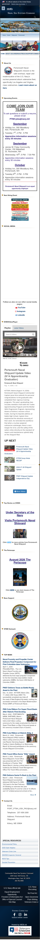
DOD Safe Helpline (8, 848)
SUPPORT (30, 54)
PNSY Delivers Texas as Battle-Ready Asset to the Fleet (18, 688)
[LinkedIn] (25, 915)
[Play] (6, 355)
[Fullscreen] (34, 355)
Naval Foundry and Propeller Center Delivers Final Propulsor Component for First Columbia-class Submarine (19, 662)
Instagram (21, 311)
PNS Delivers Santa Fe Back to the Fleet (19, 775)
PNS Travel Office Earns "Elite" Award (19, 754)
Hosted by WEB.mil (19, 925)
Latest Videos (19, 328)
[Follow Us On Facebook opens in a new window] (14, 915)
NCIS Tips (5, 859)
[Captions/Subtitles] (27, 355)
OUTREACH (23, 54)
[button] (19, 4)
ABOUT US (8, 54)
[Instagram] (20, 915)
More (32, 795)
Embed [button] (25, 365)
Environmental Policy (9, 844)
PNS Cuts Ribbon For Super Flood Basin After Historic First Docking (20, 710)
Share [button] (24, 363)
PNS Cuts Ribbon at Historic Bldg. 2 (18, 733)
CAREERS (15, 54)
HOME (3, 54)
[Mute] (31, 355)
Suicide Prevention (8, 862)
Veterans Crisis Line (9, 851)
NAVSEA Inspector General (11, 855)
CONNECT (36, 54)
